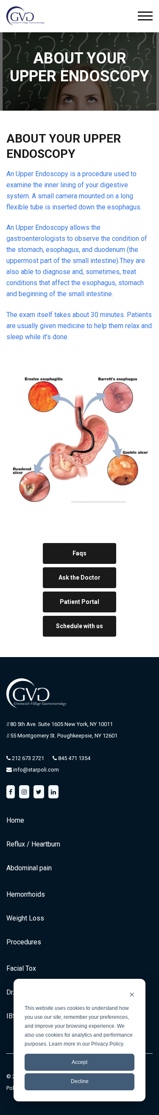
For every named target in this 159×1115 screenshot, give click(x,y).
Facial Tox (21, 968)
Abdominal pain (29, 868)
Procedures (23, 942)
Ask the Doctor (79, 577)
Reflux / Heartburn (33, 844)
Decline (80, 1081)
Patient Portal (79, 601)
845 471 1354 (73, 758)
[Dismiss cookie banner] (131, 994)
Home (15, 820)
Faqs (79, 553)
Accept (79, 1062)
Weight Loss (25, 918)
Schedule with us (79, 626)
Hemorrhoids (25, 894)
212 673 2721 (27, 758)
